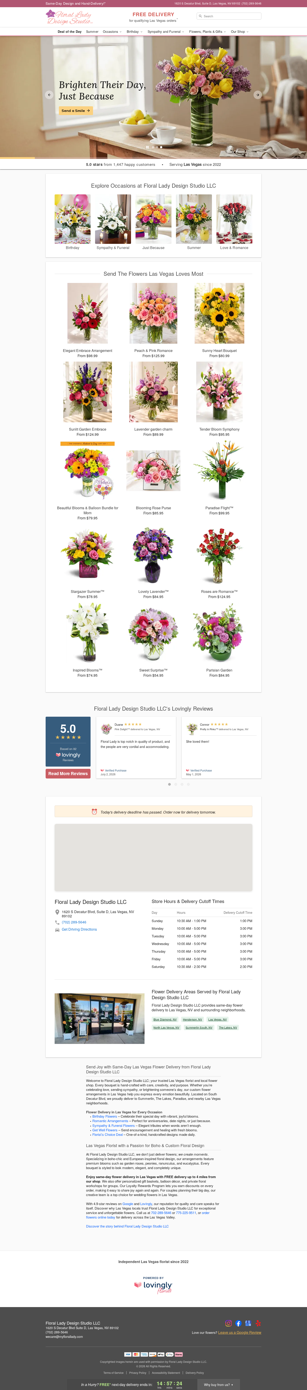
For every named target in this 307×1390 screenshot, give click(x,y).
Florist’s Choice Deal (107, 1134)
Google (127, 1203)
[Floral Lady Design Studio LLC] (78, 17)
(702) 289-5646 (74, 922)
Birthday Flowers (104, 1116)
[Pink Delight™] (107, 729)
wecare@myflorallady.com (64, 1336)
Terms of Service (113, 1372)
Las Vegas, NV (217, 1019)
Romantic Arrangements (110, 1120)
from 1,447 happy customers (121, 164)
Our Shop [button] (238, 31)
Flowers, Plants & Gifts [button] (206, 31)
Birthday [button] (133, 31)
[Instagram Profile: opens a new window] (228, 1323)
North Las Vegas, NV (166, 1027)
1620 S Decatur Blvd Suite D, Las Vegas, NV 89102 (82, 1328)
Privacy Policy (137, 1372)
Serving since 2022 (195, 164)
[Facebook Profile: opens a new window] (238, 1323)
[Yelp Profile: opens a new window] (258, 1323)
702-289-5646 (161, 1212)
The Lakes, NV (228, 1027)
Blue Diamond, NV (165, 1019)
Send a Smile (73, 110)
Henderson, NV (192, 1019)
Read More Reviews (68, 773)
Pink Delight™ (122, 729)
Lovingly (146, 1203)
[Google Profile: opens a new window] (248, 1323)
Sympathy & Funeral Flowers (113, 1125)
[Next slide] (258, 95)
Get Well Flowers (105, 1130)
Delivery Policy (195, 1372)
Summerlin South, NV (199, 1027)
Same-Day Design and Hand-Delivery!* (76, 3)
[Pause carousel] (147, 147)
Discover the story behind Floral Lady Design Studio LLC (127, 1226)
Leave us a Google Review (239, 1332)
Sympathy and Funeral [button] (165, 31)
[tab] (153, 147)
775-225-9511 (186, 1212)
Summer (92, 31)
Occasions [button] (111, 31)
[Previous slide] (49, 95)
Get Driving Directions (79, 929)
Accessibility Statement (166, 1372)
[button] (169, 784)
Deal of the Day (70, 31)
